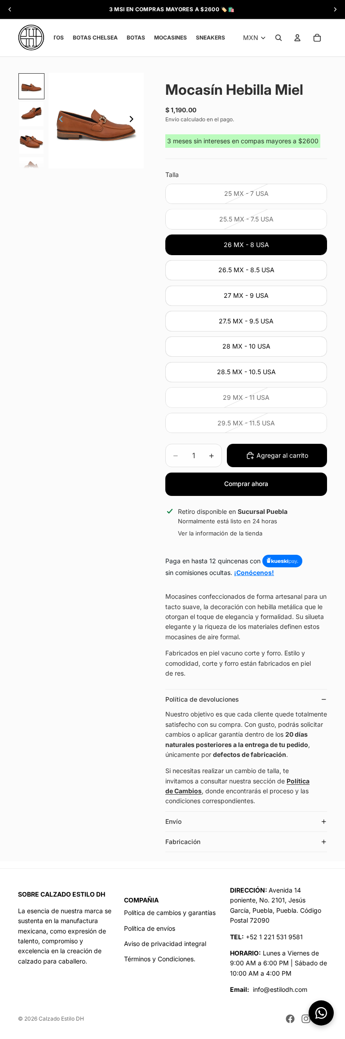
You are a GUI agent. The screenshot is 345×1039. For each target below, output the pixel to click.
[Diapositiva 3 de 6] (31, 142)
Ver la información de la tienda (220, 533)
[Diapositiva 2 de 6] (31, 114)
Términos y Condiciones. (159, 959)
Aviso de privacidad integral (165, 943)
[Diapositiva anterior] (58, 121)
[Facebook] (290, 1018)
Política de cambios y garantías (170, 912)
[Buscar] (278, 38)
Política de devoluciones (202, 699)
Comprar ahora (246, 483)
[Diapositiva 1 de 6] (31, 86)
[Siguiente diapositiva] (134, 121)
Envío (173, 821)
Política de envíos (149, 928)
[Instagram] (306, 1018)
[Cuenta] (297, 38)
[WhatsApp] (321, 1013)
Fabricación (182, 841)
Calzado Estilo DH (61, 1018)
